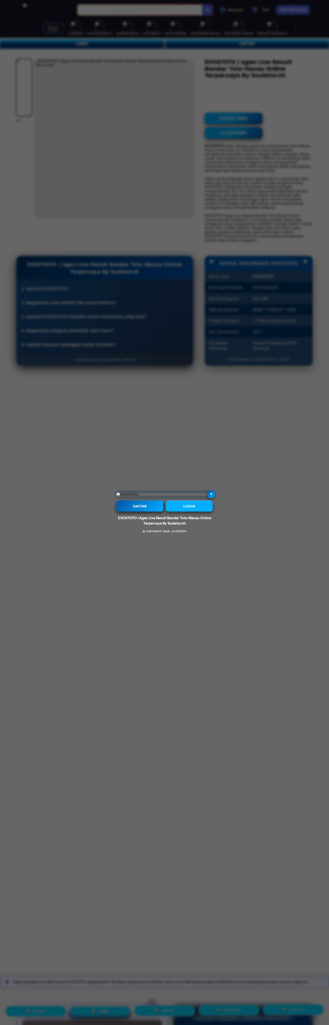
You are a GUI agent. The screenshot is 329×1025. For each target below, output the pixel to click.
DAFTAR (140, 506)
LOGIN (189, 506)
